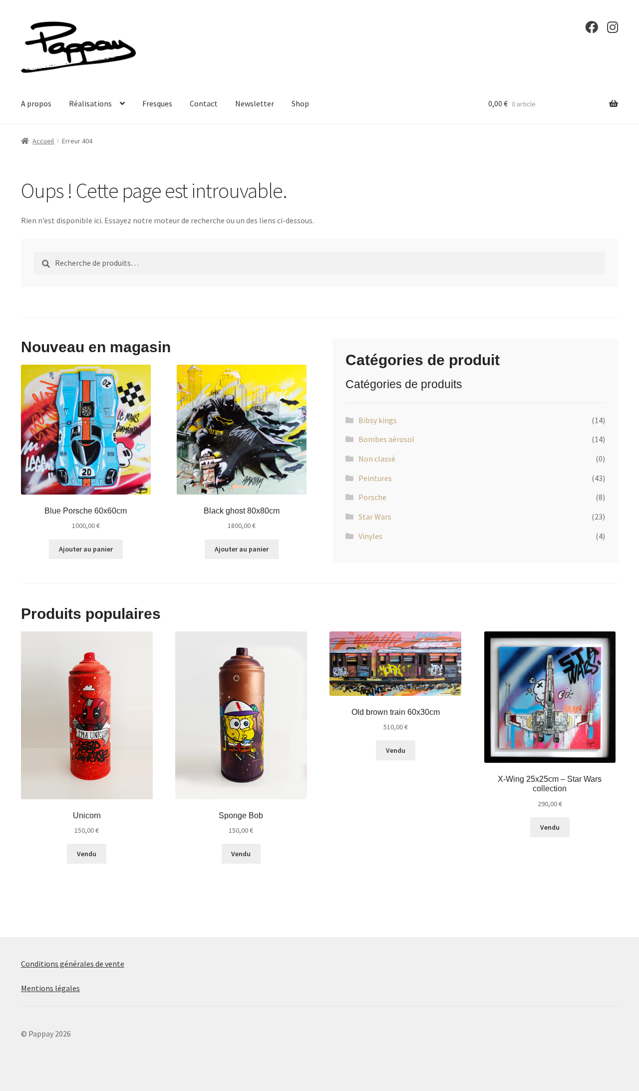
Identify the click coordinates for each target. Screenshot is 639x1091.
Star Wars (374, 517)
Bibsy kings (377, 420)
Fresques (157, 103)
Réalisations (90, 103)
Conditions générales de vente (72, 964)
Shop (300, 103)
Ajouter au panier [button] (86, 549)
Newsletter (254, 103)
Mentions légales (50, 988)
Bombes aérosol (386, 439)
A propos (36, 103)
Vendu (86, 853)
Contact (204, 103)
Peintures (375, 478)
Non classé (376, 459)
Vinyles (370, 536)
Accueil (43, 140)
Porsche (372, 497)
